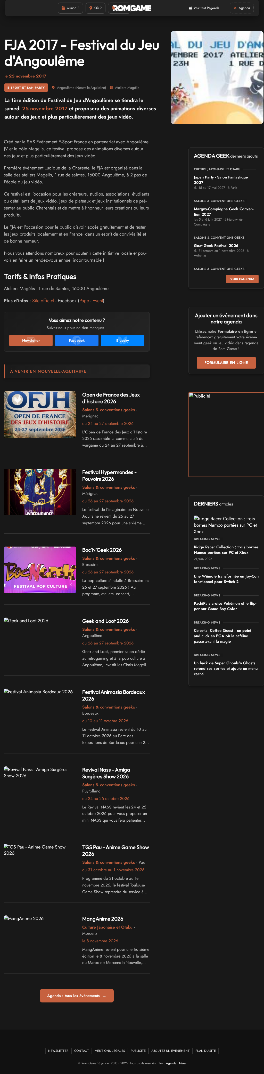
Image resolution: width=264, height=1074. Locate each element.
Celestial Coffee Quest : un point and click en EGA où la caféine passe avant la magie (222, 636)
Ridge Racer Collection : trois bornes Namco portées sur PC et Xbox (226, 549)
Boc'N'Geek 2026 (102, 550)
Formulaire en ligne (226, 362)
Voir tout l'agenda (206, 8)
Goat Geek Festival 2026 (216, 245)
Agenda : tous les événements (76, 995)
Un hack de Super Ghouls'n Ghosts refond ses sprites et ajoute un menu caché (226, 668)
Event (98, 300)
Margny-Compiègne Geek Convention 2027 (223, 211)
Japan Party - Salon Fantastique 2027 (221, 179)
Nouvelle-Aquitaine (90, 87)
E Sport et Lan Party (26, 87)
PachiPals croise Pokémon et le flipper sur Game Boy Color (225, 606)
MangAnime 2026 (102, 918)
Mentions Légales (110, 1051)
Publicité (138, 1051)
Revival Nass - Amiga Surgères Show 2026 (106, 773)
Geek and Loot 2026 (105, 621)
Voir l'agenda (242, 279)
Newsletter (58, 1051)
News (182, 1063)
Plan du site (205, 1051)
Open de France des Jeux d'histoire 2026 (111, 397)
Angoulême (65, 87)
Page (84, 300)
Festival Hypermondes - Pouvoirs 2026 (109, 475)
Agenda (171, 1063)
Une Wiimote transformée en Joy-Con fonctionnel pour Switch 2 (226, 579)
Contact (81, 1051)
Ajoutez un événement (170, 1051)
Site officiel (43, 300)
